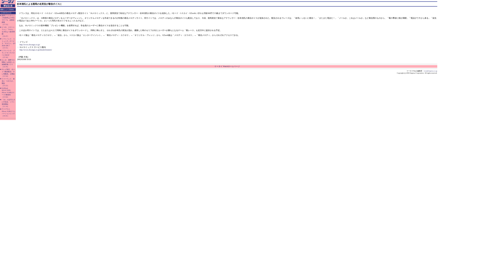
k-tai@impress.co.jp (430, 71)
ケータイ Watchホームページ (227, 66)
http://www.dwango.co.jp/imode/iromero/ (36, 50)
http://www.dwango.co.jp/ (30, 45)
